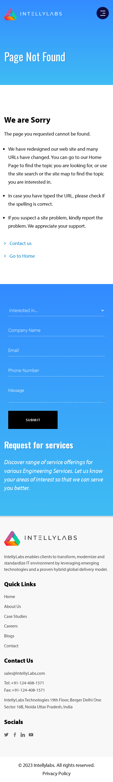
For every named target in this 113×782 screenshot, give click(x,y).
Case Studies (15, 616)
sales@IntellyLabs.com (24, 673)
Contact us (20, 243)
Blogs (9, 635)
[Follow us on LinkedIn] (23, 734)
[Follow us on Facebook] (14, 734)
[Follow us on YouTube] (31, 734)
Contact (11, 645)
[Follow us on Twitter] (6, 734)
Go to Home (22, 256)
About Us (12, 606)
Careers (11, 626)
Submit (33, 419)
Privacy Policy (56, 773)
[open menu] (102, 13)
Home (9, 596)
